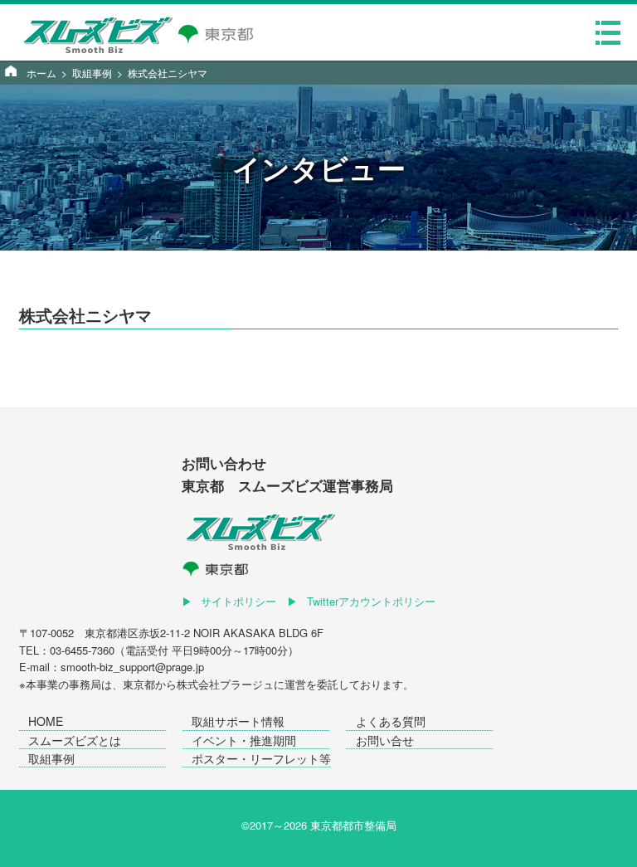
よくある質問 (390, 721)
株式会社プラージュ (225, 684)
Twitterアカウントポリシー (371, 601)
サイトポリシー (238, 601)
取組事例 (51, 758)
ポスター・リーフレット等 (261, 758)
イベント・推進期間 (244, 740)
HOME (45, 721)
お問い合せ (385, 740)
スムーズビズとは (74, 740)
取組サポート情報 (238, 721)
